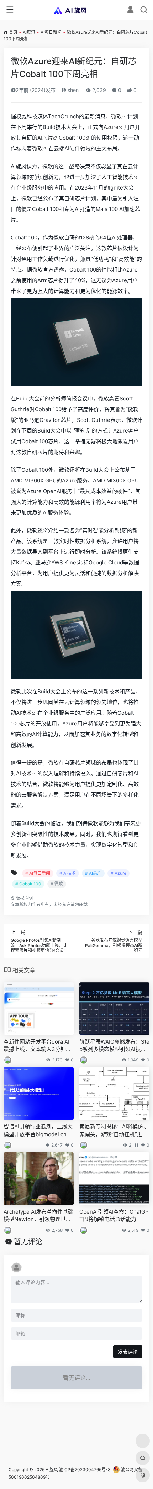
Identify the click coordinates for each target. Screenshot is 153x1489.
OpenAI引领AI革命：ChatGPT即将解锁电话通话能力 (114, 1215)
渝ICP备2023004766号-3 (85, 1469)
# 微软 (57, 883)
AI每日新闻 (51, 32)
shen (72, 90)
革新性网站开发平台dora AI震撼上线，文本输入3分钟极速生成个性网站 (37, 1045)
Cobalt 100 (72, 137)
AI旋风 (52, 1469)
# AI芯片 (93, 873)
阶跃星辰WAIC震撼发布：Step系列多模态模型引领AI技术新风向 (114, 1045)
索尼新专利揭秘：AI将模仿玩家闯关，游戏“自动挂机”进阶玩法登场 (113, 1130)
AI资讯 (29, 32)
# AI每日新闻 (37, 873)
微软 (116, 116)
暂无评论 (28, 1241)
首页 (13, 32)
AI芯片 (45, 137)
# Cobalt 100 (28, 883)
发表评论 (128, 1352)
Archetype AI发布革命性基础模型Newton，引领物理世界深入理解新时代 (38, 1215)
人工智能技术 (117, 177)
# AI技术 (67, 873)
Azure (111, 127)
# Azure (118, 873)
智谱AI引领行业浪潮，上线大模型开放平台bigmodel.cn (38, 1130)
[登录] (130, 10)
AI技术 (24, 712)
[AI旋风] (77, 9)
